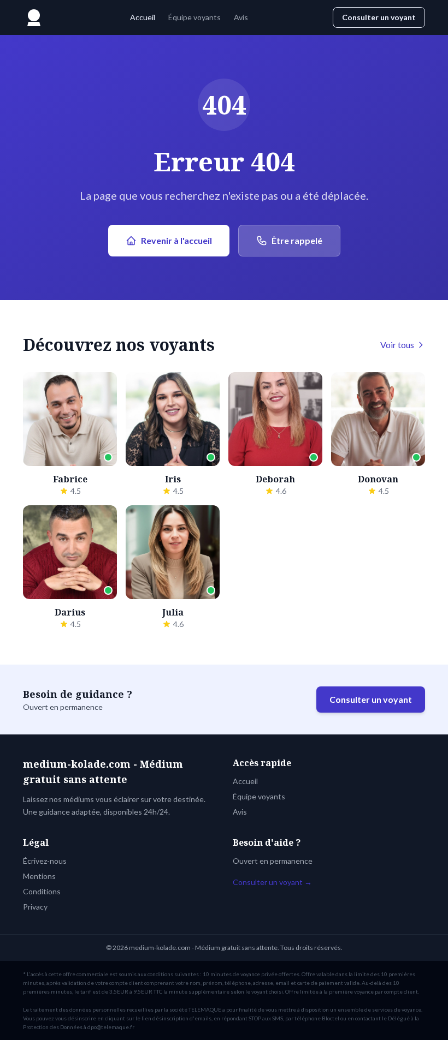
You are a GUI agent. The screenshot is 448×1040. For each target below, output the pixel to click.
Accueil (142, 17)
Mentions (39, 876)
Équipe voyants (194, 17)
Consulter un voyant (379, 17)
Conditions (42, 891)
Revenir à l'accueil (176, 240)
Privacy (35, 906)
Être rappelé (297, 240)
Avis (241, 17)
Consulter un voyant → (272, 882)
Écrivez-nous (45, 860)
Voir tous (397, 344)
